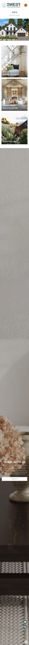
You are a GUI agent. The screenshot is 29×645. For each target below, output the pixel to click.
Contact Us (14, 479)
